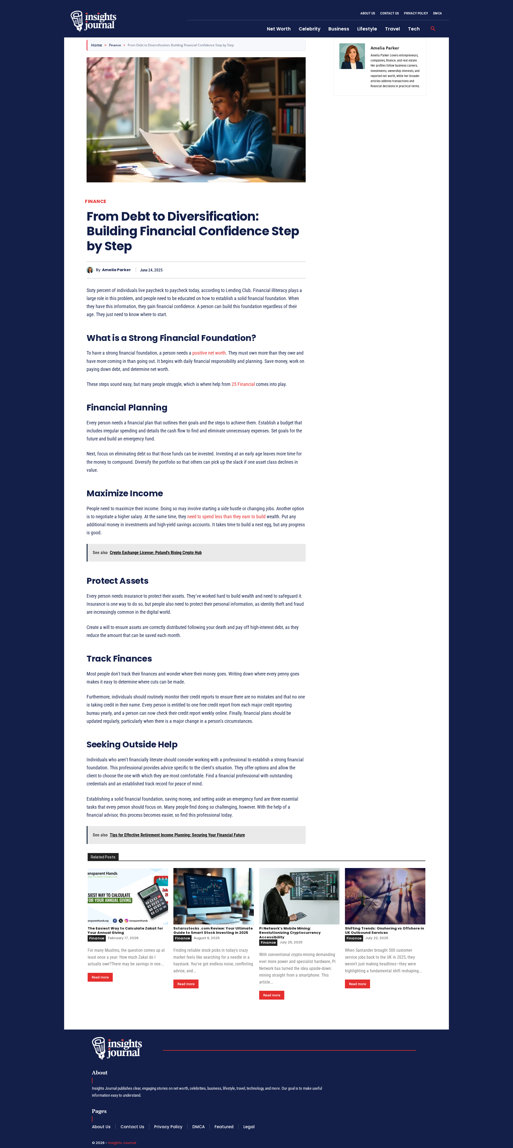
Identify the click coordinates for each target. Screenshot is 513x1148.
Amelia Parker (116, 270)
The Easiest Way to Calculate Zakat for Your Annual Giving (125, 930)
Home (96, 45)
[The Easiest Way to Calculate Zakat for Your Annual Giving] (128, 896)
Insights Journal (122, 1142)
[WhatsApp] (300, 269)
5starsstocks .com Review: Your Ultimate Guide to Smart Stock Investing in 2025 (213, 930)
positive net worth (209, 353)
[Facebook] (263, 269)
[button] (433, 28)
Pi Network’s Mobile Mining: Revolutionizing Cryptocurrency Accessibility (290, 933)
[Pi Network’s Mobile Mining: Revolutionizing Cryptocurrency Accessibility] (299, 896)
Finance (115, 45)
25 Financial (243, 384)
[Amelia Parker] (91, 270)
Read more (100, 977)
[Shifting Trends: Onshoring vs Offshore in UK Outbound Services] (385, 896)
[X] (275, 269)
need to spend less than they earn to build (226, 516)
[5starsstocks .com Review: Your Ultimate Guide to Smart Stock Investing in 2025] (213, 896)
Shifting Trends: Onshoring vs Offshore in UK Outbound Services (384, 930)
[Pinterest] (288, 269)
